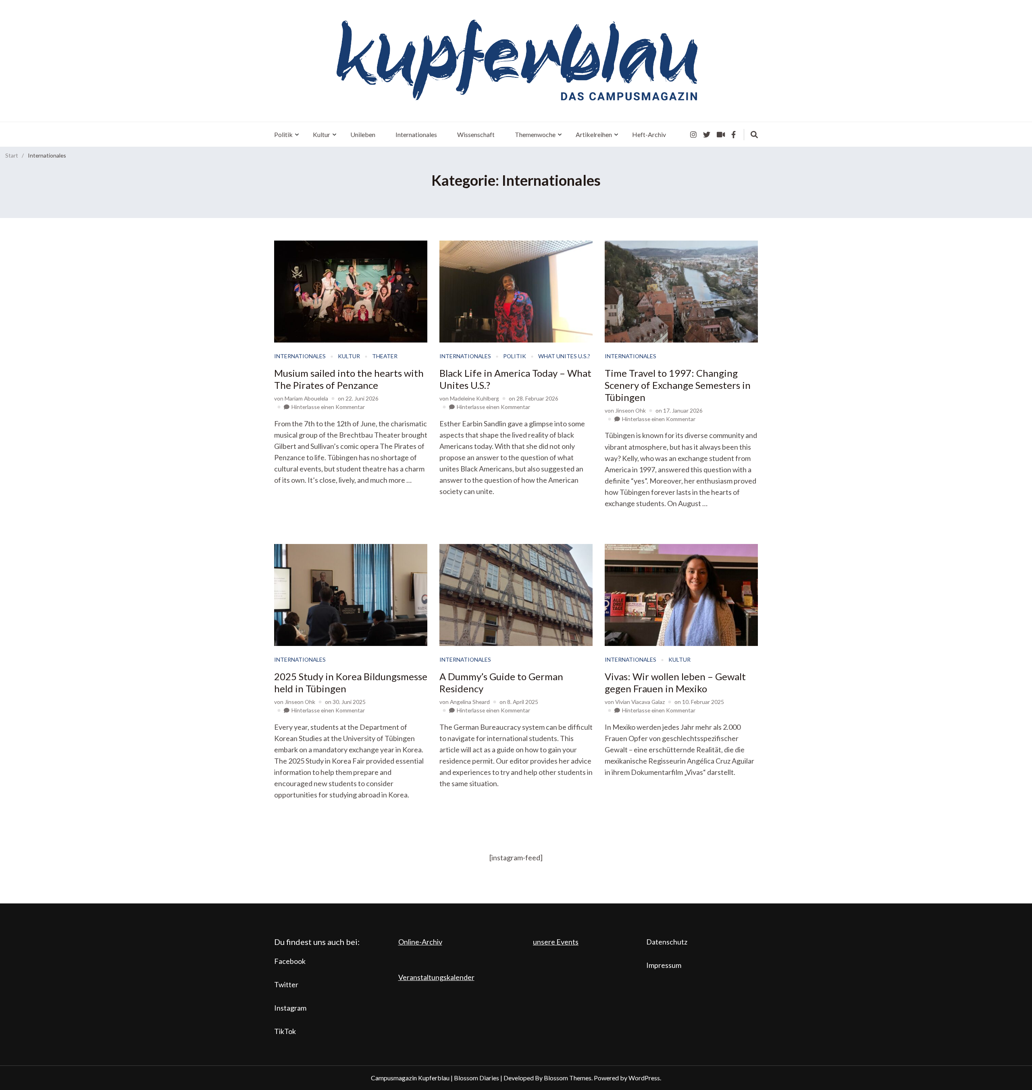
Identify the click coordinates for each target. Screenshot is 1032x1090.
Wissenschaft (476, 134)
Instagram (290, 1007)
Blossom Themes (567, 1078)
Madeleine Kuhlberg (474, 398)
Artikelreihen (594, 134)
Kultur (321, 134)
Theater (384, 356)
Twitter (286, 984)
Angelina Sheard (470, 701)
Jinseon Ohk (630, 410)
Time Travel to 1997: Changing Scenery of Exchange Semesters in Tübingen (678, 385)
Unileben (362, 134)
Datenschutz (666, 941)
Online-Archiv (420, 941)
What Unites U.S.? (564, 356)
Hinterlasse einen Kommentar (328, 406)
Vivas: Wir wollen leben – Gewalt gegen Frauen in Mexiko (675, 682)
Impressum (663, 965)
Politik (283, 134)
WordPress (644, 1078)
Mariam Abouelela (306, 398)
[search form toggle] (754, 134)
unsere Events (555, 941)
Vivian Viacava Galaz (640, 701)
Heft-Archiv (649, 134)
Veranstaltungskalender (436, 977)
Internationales (416, 134)
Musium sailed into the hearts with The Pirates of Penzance (349, 379)
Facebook (290, 961)
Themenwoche (535, 134)
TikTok (285, 1031)
